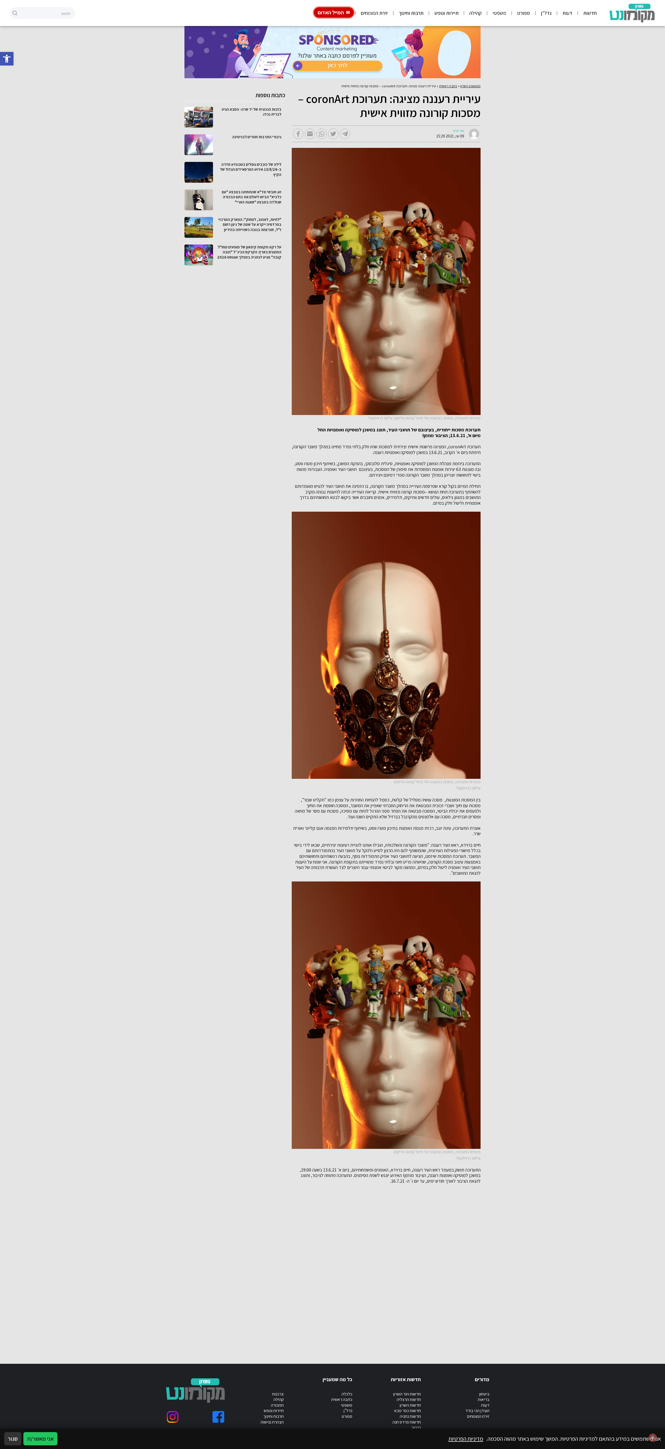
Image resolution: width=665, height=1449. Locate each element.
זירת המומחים (374, 13)
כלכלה (347, 1394)
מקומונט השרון (470, 86)
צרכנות (278, 1394)
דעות (567, 13)
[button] (7, 58)
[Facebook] (218, 1417)
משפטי (499, 13)
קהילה (475, 13)
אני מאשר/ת (40, 1438)
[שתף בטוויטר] (333, 134)
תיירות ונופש (446, 13)
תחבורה (277, 1405)
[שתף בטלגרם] (345, 134)
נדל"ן (546, 13)
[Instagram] (172, 1417)
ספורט (523, 13)
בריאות (483, 1399)
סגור (13, 1438)
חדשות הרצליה (409, 1399)
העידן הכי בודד (477, 1410)
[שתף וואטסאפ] (321, 134)
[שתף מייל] (310, 134)
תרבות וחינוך (411, 13)
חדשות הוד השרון (407, 1394)
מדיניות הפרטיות (465, 1438)
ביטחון (484, 1394)
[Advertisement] (325, 1268)
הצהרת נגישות (272, 1422)
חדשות (590, 13)
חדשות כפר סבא (407, 1410)
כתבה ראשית (448, 86)
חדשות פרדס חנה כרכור (407, 1425)
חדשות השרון (410, 1405)
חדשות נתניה (410, 1416)
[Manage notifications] (653, 1437)
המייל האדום (331, 12)
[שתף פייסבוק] (298, 134)
